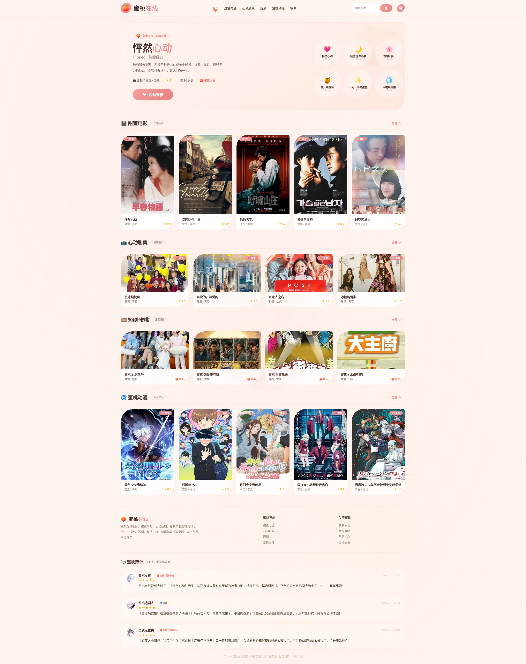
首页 (215, 8)
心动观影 (153, 94)
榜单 (293, 8)
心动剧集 (248, 8)
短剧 (263, 8)
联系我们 (344, 525)
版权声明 (344, 531)
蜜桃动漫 (278, 8)
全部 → (396, 123)
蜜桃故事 (344, 542)
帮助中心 (344, 537)
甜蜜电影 (230, 8)
